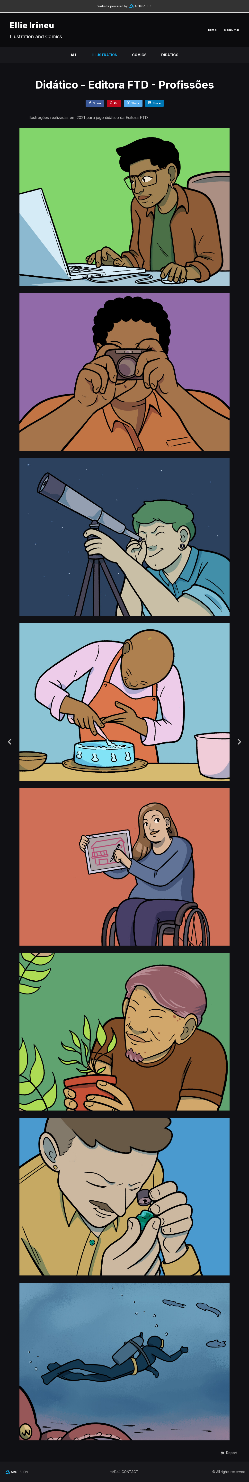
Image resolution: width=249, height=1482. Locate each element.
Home (211, 30)
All (74, 55)
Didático (169, 55)
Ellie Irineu (32, 25)
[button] (228, 1453)
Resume (231, 30)
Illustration (104, 55)
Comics (139, 55)
